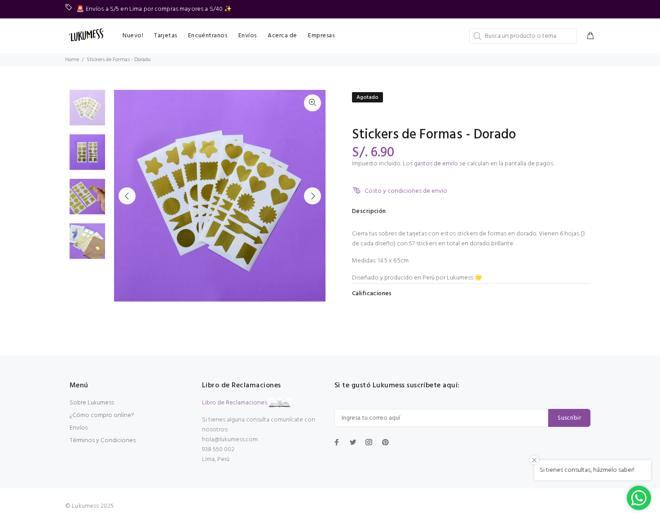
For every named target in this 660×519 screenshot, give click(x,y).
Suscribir (569, 418)
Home (72, 59)
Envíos (79, 428)
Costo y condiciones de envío (406, 191)
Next (312, 195)
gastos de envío (436, 164)
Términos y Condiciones (103, 440)
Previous (127, 195)
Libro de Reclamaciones (234, 403)
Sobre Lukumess (92, 403)
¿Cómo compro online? (102, 415)
